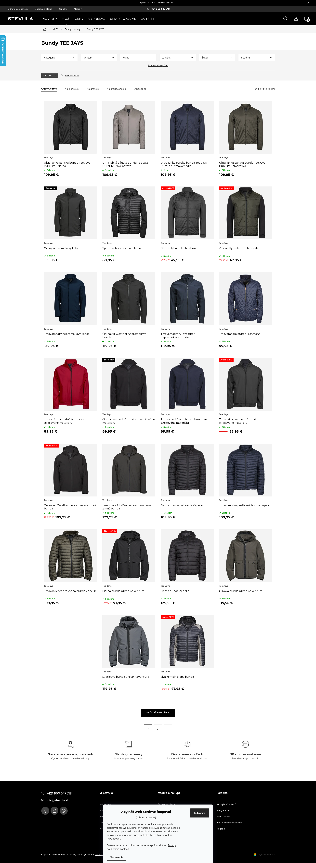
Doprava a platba (43, 9)
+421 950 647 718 (59, 793)
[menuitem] (50, 18)
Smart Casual (223, 816)
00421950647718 (64, 811)
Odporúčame (49, 89)
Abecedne (140, 89)
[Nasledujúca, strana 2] (158, 728)
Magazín (78, 9)
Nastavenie (116, 857)
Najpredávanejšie (117, 89)
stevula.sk (54, 811)
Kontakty (63, 9)
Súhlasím (199, 813)
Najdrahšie (93, 89)
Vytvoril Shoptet (267, 854)
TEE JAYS (48, 75)
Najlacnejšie (72, 89)
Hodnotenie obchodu (17, 9)
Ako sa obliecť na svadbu (229, 822)
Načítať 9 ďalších (158, 712)
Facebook (45, 811)
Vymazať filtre (72, 75)
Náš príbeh (105, 804)
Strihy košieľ (222, 810)
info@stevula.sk (58, 800)
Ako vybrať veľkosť (225, 804)
